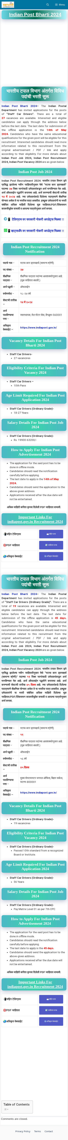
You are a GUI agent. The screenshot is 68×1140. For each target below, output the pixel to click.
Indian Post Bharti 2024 (19, 106)
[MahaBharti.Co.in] (9, 4)
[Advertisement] (34, 53)
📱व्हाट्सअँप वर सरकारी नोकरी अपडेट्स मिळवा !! (35, 231)
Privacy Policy (22, 1131)
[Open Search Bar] (47, 4)
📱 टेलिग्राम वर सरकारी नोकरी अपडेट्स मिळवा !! (35, 219)
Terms (37, 1131)
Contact (49, 1131)
